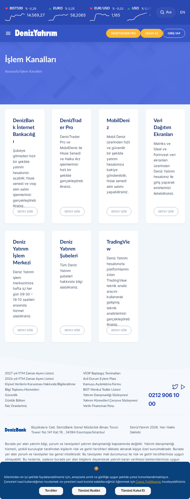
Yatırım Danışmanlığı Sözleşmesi (105, 395)
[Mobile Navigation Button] (8, 33)
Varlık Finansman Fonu (98, 406)
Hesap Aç (151, 33)
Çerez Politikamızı (148, 481)
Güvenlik (11, 395)
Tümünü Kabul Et (133, 490)
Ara (168, 12)
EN (182, 12)
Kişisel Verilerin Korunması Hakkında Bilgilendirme (40, 384)
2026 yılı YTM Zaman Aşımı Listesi (29, 379)
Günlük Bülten (15, 400)
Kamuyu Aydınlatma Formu (102, 384)
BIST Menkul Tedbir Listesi (101, 389)
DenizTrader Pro (123, 33)
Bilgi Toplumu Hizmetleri (22, 389)
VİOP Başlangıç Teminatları (101, 373)
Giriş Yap (174, 33)
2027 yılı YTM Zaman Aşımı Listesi (29, 373)
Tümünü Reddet (89, 490)
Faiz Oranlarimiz (16, 406)
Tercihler (51, 490)
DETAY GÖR (119, 330)
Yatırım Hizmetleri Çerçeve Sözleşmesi (110, 400)
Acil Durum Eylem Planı (99, 379)
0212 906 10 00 (163, 399)
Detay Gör (25, 211)
